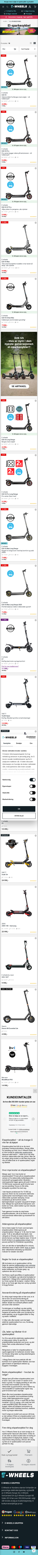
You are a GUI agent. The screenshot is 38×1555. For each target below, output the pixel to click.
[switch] (33, 786)
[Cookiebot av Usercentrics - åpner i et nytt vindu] (27, 737)
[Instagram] (14, 1552)
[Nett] (35, 43)
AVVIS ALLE (19, 816)
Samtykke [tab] (7, 743)
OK (19, 809)
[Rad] (31, 43)
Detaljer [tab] (19, 743)
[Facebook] (19, 1552)
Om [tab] (31, 743)
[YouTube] (23, 1552)
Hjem (5, 21)
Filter (3, 49)
